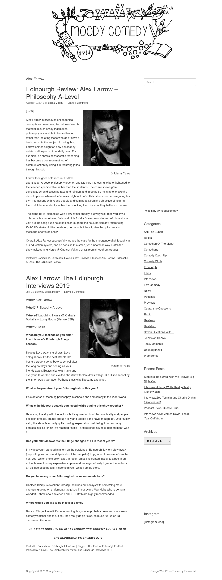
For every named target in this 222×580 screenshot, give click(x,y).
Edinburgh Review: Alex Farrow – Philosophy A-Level (72, 92)
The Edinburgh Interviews (62, 550)
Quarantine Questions (157, 308)
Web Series (151, 356)
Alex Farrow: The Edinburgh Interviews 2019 (64, 281)
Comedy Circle (153, 261)
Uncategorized (153, 350)
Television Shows (155, 338)
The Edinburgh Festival (48, 262)
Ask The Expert (153, 232)
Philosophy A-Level (36, 550)
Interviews (69, 546)
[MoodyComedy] (111, 59)
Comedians (44, 258)
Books (148, 238)
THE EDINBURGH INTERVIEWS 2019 (78, 538)
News (147, 291)
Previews (149, 302)
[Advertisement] (170, 146)
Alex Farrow (107, 258)
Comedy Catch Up (155, 255)
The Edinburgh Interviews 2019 (95, 550)
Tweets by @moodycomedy (161, 211)
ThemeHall (190, 571)
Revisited (150, 326)
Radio (147, 314)
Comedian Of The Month (159, 244)
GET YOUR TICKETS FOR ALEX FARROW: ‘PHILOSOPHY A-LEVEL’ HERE (78, 529)
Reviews (84, 258)
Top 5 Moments (153, 344)
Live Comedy (71, 258)
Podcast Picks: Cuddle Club (161, 408)
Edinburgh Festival (112, 546)
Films (147, 273)
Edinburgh (57, 258)
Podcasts (149, 297)
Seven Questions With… (159, 332)
